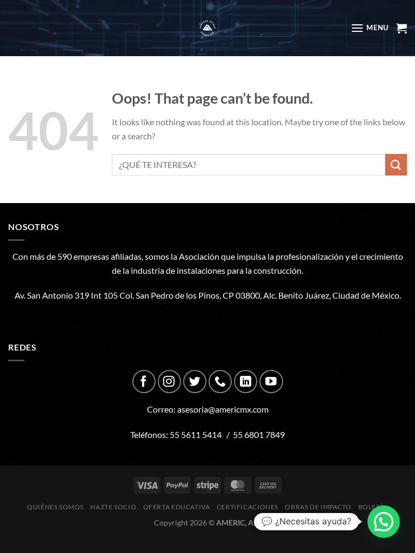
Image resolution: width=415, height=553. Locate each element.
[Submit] (396, 164)
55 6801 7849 (259, 434)
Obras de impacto (318, 507)
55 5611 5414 (196, 434)
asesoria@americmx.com (223, 409)
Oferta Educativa (176, 507)
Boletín (373, 507)
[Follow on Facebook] (144, 381)
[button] (383, 521)
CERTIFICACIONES (247, 507)
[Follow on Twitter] (194, 381)
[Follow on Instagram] (169, 381)
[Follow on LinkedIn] (245, 381)
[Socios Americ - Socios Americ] (207, 28)
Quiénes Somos (55, 507)
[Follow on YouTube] (271, 381)
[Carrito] (401, 28)
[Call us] (220, 381)
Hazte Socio (113, 507)
